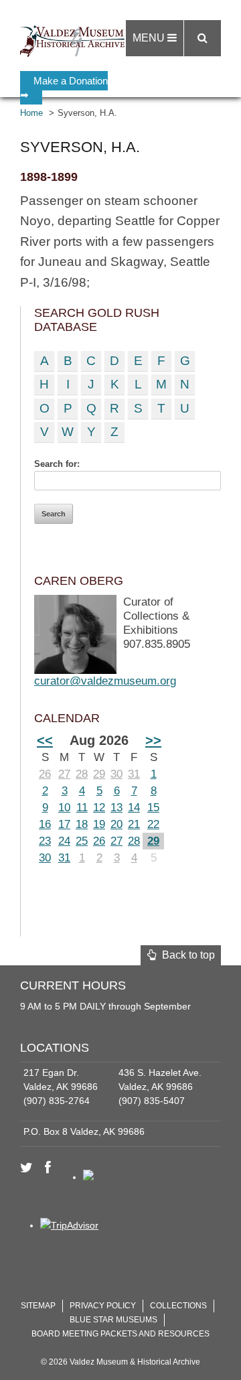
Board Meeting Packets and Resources (120, 1333)
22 (153, 824)
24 (64, 841)
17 (64, 824)
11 (82, 807)
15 (153, 807)
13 (116, 807)
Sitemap (38, 1305)
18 (82, 824)
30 (116, 774)
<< (45, 740)
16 (45, 824)
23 (45, 841)
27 (64, 774)
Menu (150, 38)
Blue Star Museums (113, 1319)
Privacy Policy (103, 1305)
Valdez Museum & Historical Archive (75, 40)
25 (82, 841)
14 (134, 807)
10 (64, 807)
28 (82, 774)
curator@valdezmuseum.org (105, 681)
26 (45, 774)
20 (116, 824)
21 (134, 824)
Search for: (57, 464)
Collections (178, 1305)
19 (99, 824)
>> (153, 740)
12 (99, 807)
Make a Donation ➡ (64, 87)
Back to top (186, 955)
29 (99, 774)
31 (134, 774)
